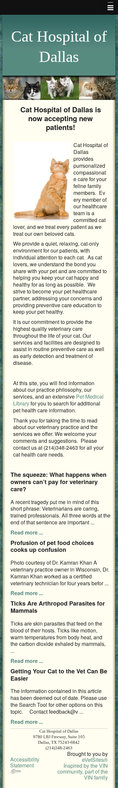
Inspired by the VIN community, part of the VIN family (82, 771)
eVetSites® (95, 759)
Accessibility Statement (24, 762)
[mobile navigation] (107, 7)
